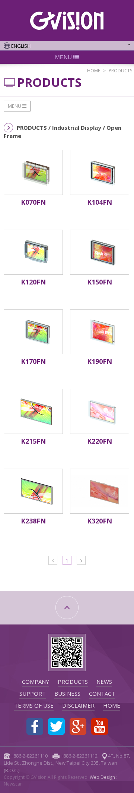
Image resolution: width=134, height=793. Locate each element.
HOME (93, 70)
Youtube (99, 726)
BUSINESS (67, 693)
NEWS (104, 681)
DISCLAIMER (78, 705)
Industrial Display (77, 127)
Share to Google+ (78, 726)
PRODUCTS (73, 681)
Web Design (102, 777)
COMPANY (35, 681)
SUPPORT (32, 693)
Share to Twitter (56, 726)
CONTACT (102, 693)
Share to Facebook (34, 726)
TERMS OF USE (34, 705)
